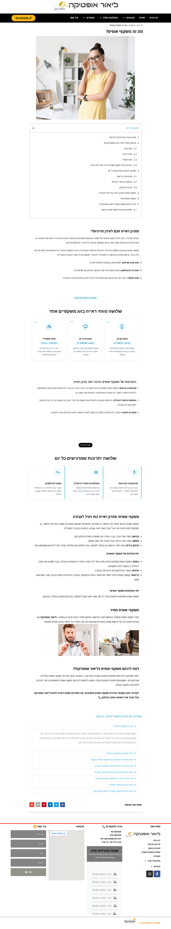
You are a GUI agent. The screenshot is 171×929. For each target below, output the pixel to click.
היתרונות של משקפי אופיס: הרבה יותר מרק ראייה (111, 165)
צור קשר (74, 17)
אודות (142, 17)
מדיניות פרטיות (154, 844)
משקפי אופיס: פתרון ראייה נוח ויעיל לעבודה (117, 192)
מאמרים (91, 17)
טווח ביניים (127, 154)
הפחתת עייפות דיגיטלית (122, 181)
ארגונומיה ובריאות (124, 176)
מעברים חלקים (125, 187)
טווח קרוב (128, 148)
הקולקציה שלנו (110, 17)
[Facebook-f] (157, 874)
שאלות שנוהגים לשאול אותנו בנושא (117, 209)
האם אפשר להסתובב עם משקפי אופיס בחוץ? (112, 759)
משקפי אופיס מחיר (128, 198)
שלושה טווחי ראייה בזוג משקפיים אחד (120, 142)
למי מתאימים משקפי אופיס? (119, 753)
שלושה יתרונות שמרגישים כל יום (122, 170)
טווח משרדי (127, 159)
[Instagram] (149, 874)
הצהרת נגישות (154, 848)
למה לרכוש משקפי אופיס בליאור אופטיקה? (113, 791)
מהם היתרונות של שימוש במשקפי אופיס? (113, 772)
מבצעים (130, 17)
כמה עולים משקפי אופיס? (121, 784)
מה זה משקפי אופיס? (123, 726)
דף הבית (154, 17)
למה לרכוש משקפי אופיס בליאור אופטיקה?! (117, 204)
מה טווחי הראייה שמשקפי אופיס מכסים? (114, 778)
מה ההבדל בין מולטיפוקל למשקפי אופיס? (113, 765)
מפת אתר (155, 826)
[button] (33, 128)
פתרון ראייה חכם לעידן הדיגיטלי (122, 137)
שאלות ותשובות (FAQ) (151, 852)
